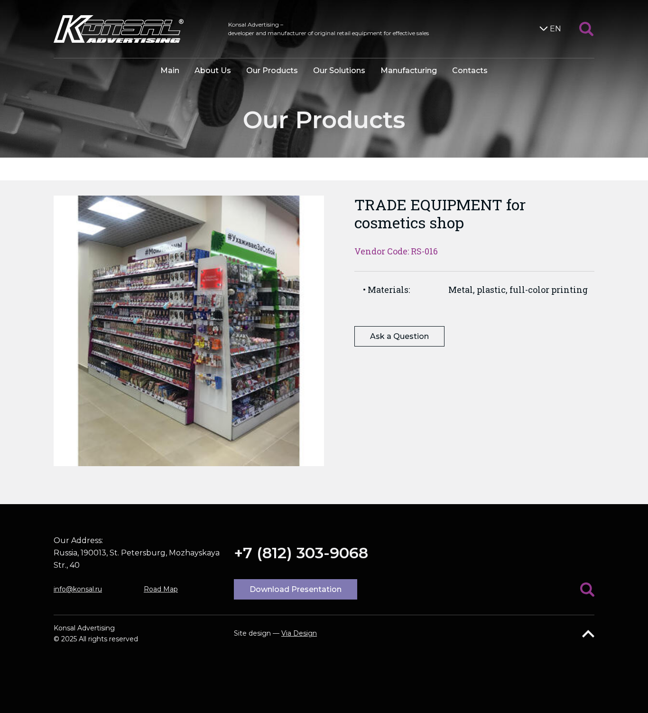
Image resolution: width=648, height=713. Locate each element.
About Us (212, 70)
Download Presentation (296, 589)
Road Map (161, 589)
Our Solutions (339, 70)
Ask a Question (399, 336)
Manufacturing (408, 70)
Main (169, 70)
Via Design (299, 633)
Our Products (272, 70)
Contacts (470, 70)
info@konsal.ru (78, 589)
